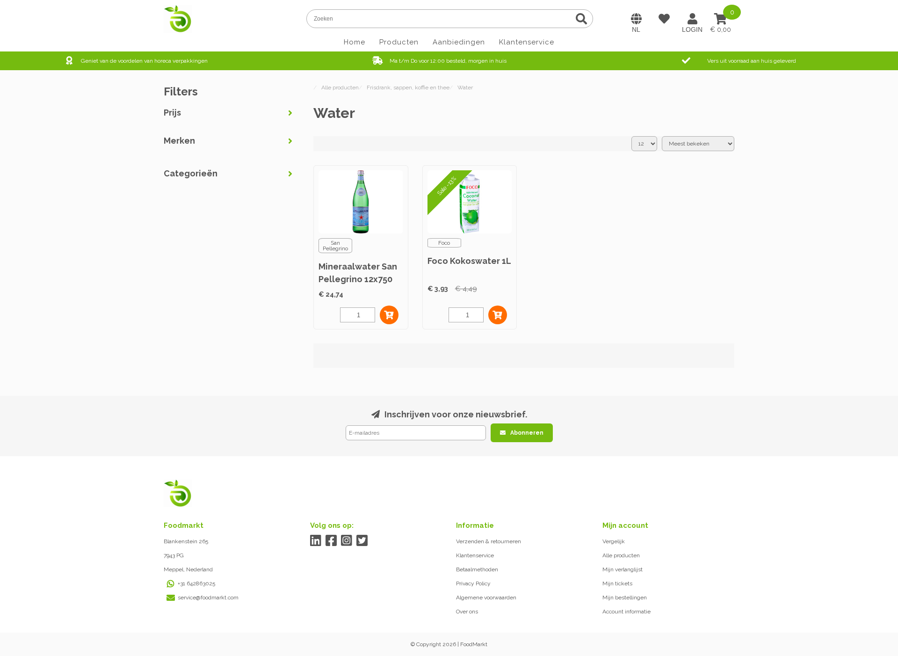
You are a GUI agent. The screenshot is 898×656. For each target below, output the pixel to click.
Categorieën (190, 173)
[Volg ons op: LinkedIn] (316, 540)
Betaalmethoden (477, 569)
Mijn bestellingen (624, 597)
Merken (179, 141)
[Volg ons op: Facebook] (331, 540)
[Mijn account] (692, 19)
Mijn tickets (617, 583)
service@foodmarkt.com (208, 597)
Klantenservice (526, 42)
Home (354, 42)
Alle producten (621, 555)
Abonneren (526, 433)
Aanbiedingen (459, 42)
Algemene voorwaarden (486, 597)
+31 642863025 (196, 583)
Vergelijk (613, 541)
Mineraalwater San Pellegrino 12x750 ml (358, 279)
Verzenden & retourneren (488, 541)
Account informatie (626, 611)
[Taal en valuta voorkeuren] (636, 19)
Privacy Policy (473, 583)
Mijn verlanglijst (622, 569)
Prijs (172, 112)
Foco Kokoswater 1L (469, 261)
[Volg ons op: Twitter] (362, 540)
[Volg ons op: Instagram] (347, 540)
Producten (399, 42)
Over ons (467, 611)
